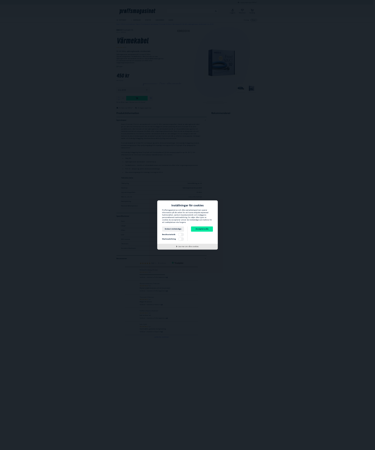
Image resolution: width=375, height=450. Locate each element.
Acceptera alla (202, 229)
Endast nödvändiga (173, 229)
